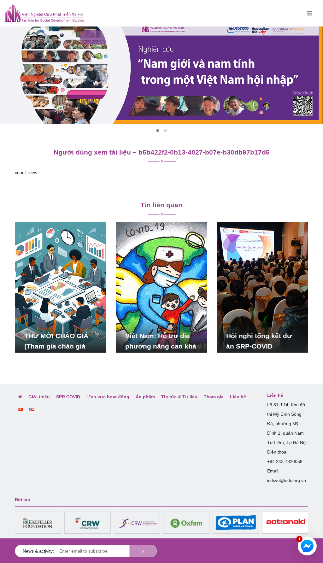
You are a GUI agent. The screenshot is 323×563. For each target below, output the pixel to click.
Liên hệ (238, 396)
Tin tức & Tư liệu (179, 396)
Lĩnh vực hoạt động (107, 396)
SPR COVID (68, 396)
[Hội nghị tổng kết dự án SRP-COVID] (262, 286)
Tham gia (214, 396)
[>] (143, 551)
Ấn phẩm (145, 396)
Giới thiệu (39, 396)
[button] (158, 130)
